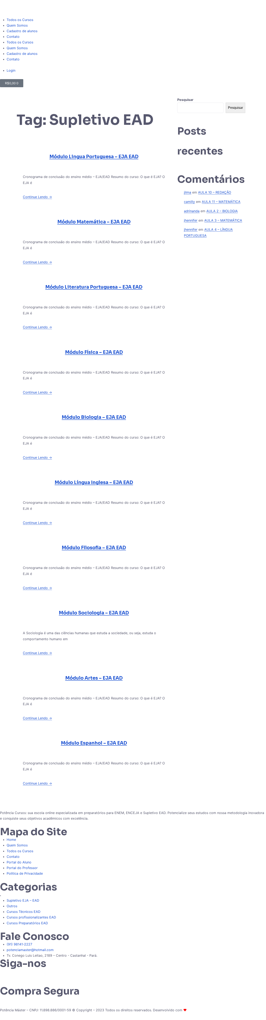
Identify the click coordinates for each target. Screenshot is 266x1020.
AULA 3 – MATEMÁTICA (223, 220)
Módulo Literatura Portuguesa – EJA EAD (93, 287)
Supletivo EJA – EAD (23, 900)
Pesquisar (185, 100)
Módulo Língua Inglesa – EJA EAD (94, 482)
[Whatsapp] (5, 974)
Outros (12, 906)
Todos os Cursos (20, 20)
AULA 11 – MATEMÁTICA (221, 202)
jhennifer (190, 220)
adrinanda (192, 211)
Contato (13, 36)
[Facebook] (28, 974)
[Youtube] (39, 974)
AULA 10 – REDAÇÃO (214, 192)
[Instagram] (16, 974)
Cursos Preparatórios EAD (27, 923)
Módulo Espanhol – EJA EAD (94, 743)
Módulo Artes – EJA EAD (94, 678)
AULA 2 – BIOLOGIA (222, 211)
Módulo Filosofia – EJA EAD (94, 547)
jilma (187, 192)
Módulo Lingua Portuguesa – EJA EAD (93, 156)
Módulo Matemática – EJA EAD (94, 222)
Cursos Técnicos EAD (24, 912)
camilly (189, 202)
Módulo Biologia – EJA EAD (94, 417)
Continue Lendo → (37, 197)
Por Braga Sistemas (203, 1010)
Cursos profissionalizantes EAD (31, 917)
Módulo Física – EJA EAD (94, 352)
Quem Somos (17, 25)
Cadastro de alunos (22, 31)
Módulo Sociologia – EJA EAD (94, 613)
